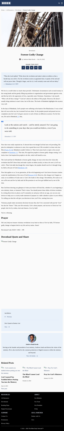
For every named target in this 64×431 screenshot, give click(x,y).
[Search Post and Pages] (59, 3)
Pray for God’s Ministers (53, 374)
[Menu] (62, 3)
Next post (4, 388)
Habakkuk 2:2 (13, 152)
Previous (9, 316)
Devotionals (4, 401)
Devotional (32, 50)
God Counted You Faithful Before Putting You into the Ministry (9, 379)
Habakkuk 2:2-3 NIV (12, 84)
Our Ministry (38, 398)
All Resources (5, 398)
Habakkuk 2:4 (22, 168)
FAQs (36, 409)
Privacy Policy (5, 423)
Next (6, 327)
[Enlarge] (60, 242)
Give (32, 420)
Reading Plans (5, 405)
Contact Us (4, 416)
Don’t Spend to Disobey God (12, 323)
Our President (38, 405)
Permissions (4, 420)
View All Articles (30, 356)
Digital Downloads (6, 409)
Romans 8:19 (32, 175)
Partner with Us (35, 416)
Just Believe (8, 313)
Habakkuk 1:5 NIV (10, 136)
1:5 (18, 116)
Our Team (37, 401)
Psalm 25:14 (8, 150)
